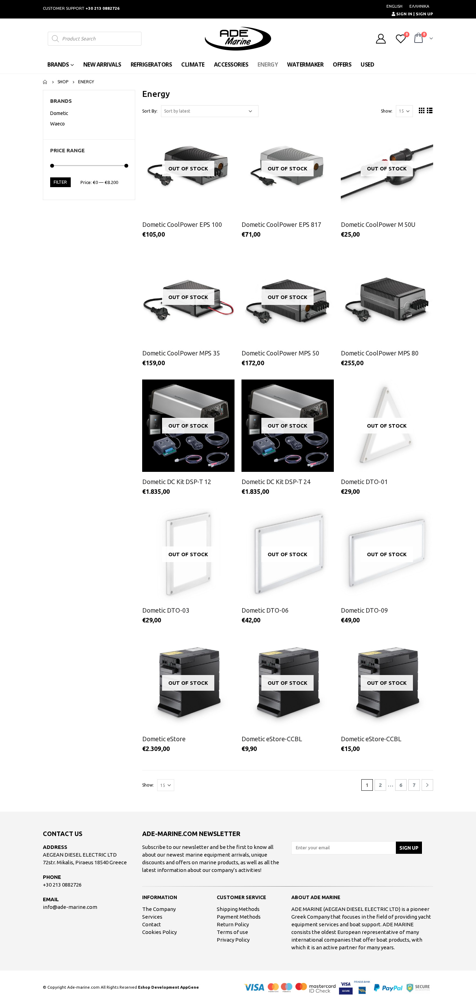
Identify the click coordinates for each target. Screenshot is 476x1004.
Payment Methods (239, 917)
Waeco (57, 124)
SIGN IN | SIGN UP (414, 14)
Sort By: (150, 111)
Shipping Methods (238, 909)
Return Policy (233, 924)
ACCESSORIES (231, 64)
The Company (159, 909)
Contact (151, 924)
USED (367, 64)
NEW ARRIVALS (102, 64)
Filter (60, 181)
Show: (386, 111)
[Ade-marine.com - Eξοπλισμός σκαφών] (238, 38)
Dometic (59, 113)
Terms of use (232, 932)
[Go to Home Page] (45, 82)
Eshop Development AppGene (168, 987)
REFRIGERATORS (151, 64)
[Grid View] (422, 110)
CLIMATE (193, 64)
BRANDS (58, 64)
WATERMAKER (305, 64)
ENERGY (268, 64)
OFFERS (342, 64)
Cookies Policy (159, 932)
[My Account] (381, 38)
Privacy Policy (233, 940)
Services (152, 917)
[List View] (430, 110)
